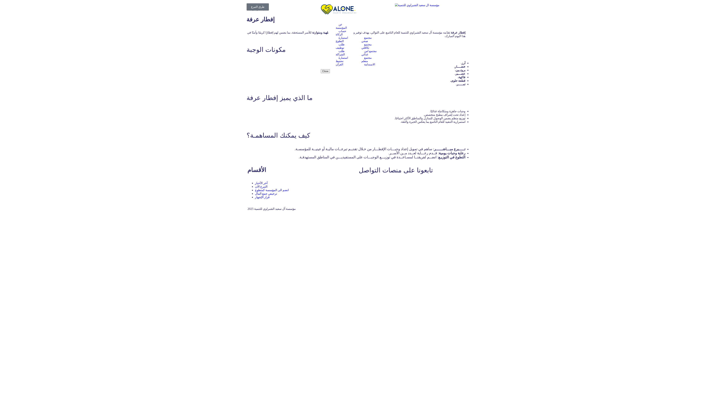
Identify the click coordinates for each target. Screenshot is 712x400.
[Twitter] (373, 183)
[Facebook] (363, 183)
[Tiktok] (413, 183)
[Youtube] (383, 183)
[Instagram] (403, 183)
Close (325, 71)
